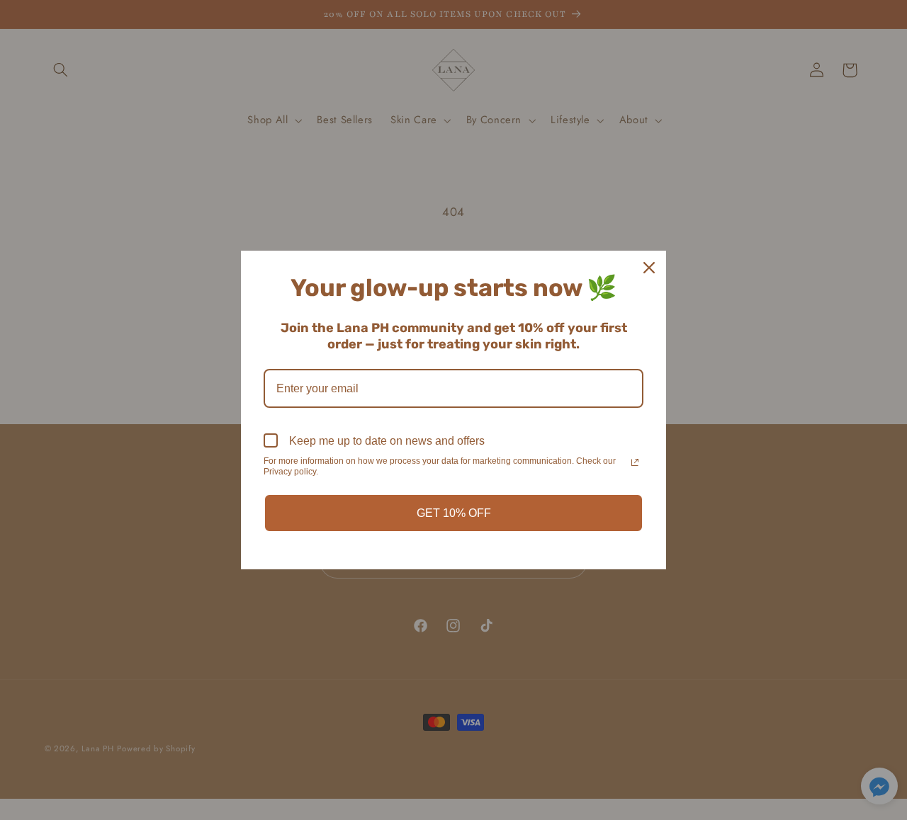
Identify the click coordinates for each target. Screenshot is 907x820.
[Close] (649, 268)
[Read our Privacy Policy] (634, 462)
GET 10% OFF (454, 513)
